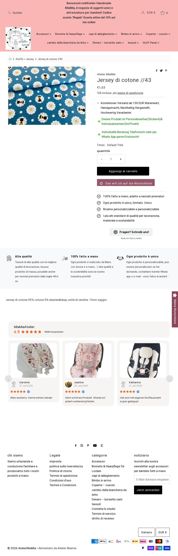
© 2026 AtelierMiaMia (21, 548)
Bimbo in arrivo (130, 34)
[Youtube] (95, 445)
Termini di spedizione (63, 475)
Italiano (146, 532)
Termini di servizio (104, 513)
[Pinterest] (88, 445)
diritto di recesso (103, 518)
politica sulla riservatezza (66, 466)
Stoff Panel (150, 42)
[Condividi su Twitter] (161, 71)
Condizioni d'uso (60, 480)
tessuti (132, 42)
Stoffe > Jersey (25, 59)
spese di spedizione (130, 93)
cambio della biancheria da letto (67, 42)
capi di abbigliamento (102, 34)
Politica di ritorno (61, 471)
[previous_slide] (8, 378)
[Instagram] (81, 445)
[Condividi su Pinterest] (166, 71)
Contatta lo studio (103, 509)
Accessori (43, 34)
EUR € (151, 12)
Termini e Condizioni (63, 485)
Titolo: (101, 145)
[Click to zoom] (80, 72)
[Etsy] (102, 445)
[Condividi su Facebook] (157, 71)
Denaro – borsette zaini (107, 42)
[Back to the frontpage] (10, 59)
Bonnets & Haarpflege (69, 34)
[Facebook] (75, 445)
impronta (55, 461)
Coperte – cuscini (157, 34)
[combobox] (33, 12)
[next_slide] (169, 378)
